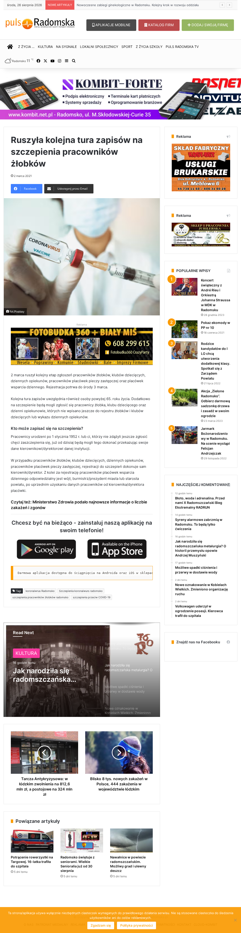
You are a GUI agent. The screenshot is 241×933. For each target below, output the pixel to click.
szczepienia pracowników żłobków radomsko (40, 597)
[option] (82, 670)
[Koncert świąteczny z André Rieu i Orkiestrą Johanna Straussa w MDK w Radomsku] (184, 287)
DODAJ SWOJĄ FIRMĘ (209, 25)
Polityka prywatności (136, 925)
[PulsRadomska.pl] (40, 23)
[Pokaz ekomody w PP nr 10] (184, 329)
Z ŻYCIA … (26, 47)
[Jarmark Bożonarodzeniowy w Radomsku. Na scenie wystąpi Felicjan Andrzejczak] (184, 435)
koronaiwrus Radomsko (40, 591)
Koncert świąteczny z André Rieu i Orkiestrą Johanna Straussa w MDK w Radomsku (215, 295)
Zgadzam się (101, 925)
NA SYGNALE (66, 47)
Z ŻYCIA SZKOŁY (149, 47)
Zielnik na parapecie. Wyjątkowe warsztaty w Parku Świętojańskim (125, 5)
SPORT (127, 47)
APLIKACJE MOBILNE (112, 25)
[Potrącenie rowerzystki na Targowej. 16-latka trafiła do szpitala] (32, 840)
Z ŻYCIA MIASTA (34, 653)
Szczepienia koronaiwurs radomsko (81, 591)
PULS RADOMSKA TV (182, 47)
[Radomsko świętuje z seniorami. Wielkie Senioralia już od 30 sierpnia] (81, 840)
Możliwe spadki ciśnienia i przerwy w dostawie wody (48, 675)
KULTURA (45, 47)
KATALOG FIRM (160, 25)
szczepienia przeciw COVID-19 (91, 597)
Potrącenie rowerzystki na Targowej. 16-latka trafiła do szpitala (32, 861)
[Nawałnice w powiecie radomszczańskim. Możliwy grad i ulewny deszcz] (131, 840)
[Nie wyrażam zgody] (235, 920)
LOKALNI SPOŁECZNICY (99, 47)
